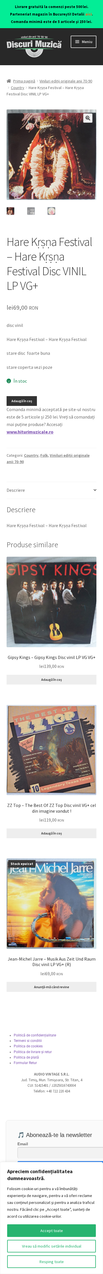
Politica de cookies (28, 1046)
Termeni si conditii (28, 1041)
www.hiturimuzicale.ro (30, 432)
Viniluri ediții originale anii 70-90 (65, 81)
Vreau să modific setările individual (51, 1246)
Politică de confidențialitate (35, 1035)
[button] (87, 118)
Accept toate (51, 1230)
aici (88, 14)
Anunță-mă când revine (51, 987)
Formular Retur (25, 1063)
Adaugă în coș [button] (51, 679)
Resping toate (51, 1261)
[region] (51, 1218)
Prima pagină (24, 81)
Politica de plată (26, 1057)
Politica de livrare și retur (33, 1052)
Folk (44, 455)
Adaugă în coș (21, 401)
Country (17, 87)
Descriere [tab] (16, 490)
